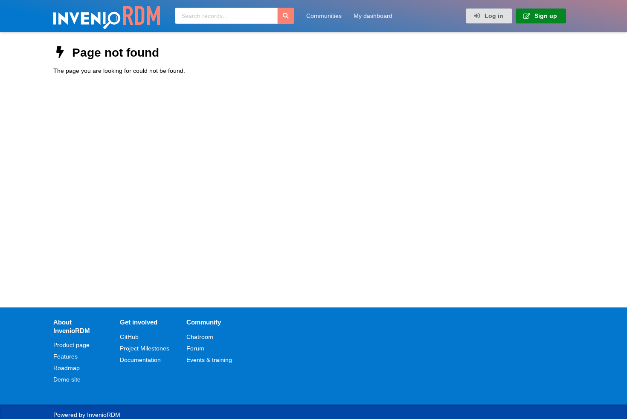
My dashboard (373, 15)
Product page (71, 345)
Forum (195, 348)
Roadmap (66, 367)
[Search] (286, 16)
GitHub (129, 336)
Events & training (209, 359)
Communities (324, 15)
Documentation (140, 359)
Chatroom (199, 336)
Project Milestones (144, 348)
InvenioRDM (103, 414)
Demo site (67, 379)
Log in (493, 15)
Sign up (545, 15)
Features (65, 356)
